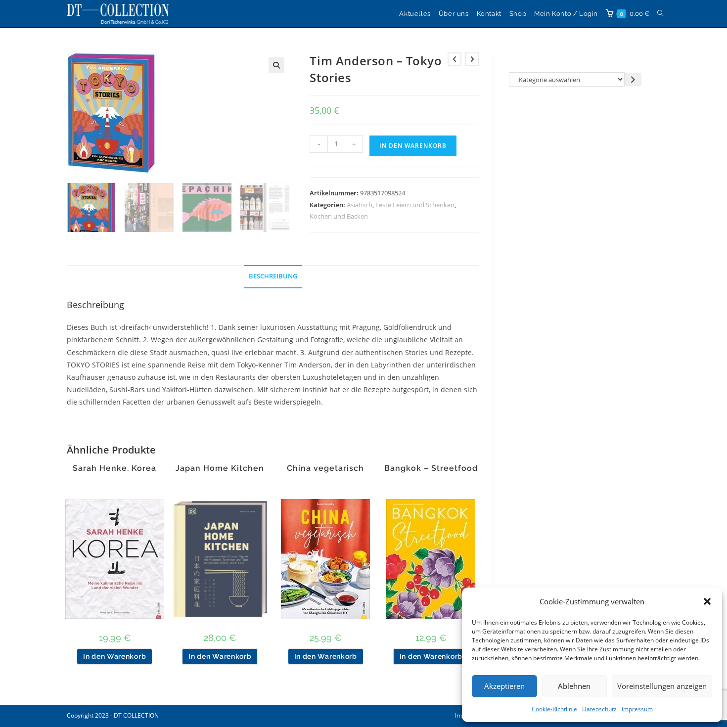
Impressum (637, 709)
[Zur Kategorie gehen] (633, 79)
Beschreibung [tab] (273, 276)
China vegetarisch (325, 468)
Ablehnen (574, 686)
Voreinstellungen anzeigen (662, 686)
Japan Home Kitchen (220, 468)
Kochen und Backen (339, 216)
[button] (707, 601)
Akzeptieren (504, 686)
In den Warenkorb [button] (114, 656)
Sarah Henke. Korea (114, 468)
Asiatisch (359, 204)
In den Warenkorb (413, 145)
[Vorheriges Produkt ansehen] (454, 59)
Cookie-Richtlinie (554, 709)
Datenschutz (599, 709)
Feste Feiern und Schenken (414, 204)
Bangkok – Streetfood (431, 468)
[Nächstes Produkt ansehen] (472, 59)
